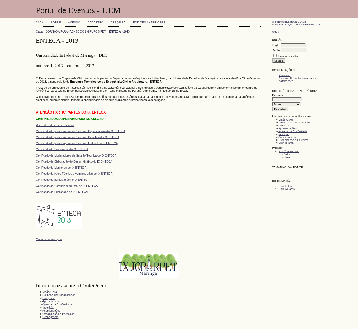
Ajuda (275, 31)
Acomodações (287, 137)
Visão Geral (286, 119)
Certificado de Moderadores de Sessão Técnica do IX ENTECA (76, 155)
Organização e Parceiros (293, 139)
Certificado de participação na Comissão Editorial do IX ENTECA (77, 143)
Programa (284, 125)
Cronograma (286, 142)
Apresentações (287, 128)
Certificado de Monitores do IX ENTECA (61, 167)
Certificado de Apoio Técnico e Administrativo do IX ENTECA (74, 173)
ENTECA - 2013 (119, 31)
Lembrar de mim (288, 56)
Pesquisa (118, 22)
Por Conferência (289, 151)
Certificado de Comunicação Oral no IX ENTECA (67, 185)
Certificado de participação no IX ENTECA (62, 179)
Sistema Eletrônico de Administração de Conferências (296, 23)
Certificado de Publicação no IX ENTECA (62, 191)
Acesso (74, 22)
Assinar (283, 78)
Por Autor (284, 154)
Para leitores (286, 186)
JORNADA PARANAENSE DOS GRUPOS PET (76, 31)
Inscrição (284, 134)
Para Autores (287, 188)
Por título (284, 156)
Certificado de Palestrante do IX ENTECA (62, 149)
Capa (40, 22)
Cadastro (95, 22)
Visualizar (284, 75)
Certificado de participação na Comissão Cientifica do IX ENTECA (77, 137)
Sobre (56, 22)
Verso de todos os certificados (55, 125)
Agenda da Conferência (292, 131)
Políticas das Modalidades (294, 122)
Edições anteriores (149, 22)
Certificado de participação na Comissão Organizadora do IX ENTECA (80, 131)
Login (275, 45)
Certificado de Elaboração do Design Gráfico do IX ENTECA (74, 161)
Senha (276, 50)
